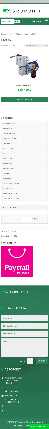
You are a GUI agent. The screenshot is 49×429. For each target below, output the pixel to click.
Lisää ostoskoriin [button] (24, 99)
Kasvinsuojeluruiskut (11, 183)
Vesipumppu (7, 178)
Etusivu (4, 34)
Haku (17, 21)
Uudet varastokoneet (11, 198)
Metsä (5, 153)
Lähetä (41, 361)
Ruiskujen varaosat (10, 193)
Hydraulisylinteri (9, 143)
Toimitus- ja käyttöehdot (34, 422)
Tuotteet (12, 34)
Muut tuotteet (8, 188)
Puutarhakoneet (9, 168)
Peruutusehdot (19, 425)
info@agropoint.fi (12, 387)
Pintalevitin (7, 163)
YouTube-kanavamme (14, 410)
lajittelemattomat (9, 123)
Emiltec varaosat (9, 133)
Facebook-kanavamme (14, 406)
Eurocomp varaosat (10, 138)
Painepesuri (7, 158)
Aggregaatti (7, 128)
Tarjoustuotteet (13, 207)
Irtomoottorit (8, 148)
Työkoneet (7, 173)
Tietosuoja (21, 422)
